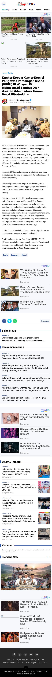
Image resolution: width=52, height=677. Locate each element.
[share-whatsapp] (15, 321)
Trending (5, 10)
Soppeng (15, 255)
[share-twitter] (9, 321)
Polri (31, 10)
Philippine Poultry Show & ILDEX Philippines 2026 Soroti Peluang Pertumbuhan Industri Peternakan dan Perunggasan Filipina (17, 518)
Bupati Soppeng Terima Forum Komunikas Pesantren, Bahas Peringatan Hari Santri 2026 (23, 356)
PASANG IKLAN (22, 660)
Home (4, 73)
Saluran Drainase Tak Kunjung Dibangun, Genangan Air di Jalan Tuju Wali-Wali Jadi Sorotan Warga (26, 379)
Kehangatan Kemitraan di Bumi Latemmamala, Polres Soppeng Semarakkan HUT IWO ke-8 (16, 471)
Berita (14, 10)
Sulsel (38, 10)
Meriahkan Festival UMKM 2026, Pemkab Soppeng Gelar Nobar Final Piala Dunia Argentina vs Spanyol (25, 389)
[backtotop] (26, 668)
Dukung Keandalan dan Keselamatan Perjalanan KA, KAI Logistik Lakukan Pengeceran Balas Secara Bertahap (19, 534)
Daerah (23, 10)
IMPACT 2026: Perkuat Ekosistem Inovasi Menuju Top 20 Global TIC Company (17, 503)
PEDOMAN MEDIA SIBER (13, 663)
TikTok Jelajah (30, 663)
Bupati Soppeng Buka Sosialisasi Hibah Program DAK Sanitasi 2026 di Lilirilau (24, 399)
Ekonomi (7, 498)
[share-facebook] (4, 321)
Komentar (45, 321)
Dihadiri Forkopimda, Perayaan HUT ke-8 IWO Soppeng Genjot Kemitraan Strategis (19, 487)
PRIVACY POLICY (37, 660)
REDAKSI (10, 660)
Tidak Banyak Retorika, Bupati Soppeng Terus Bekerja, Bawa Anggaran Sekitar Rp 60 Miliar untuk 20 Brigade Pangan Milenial (25, 368)
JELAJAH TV (42, 663)
